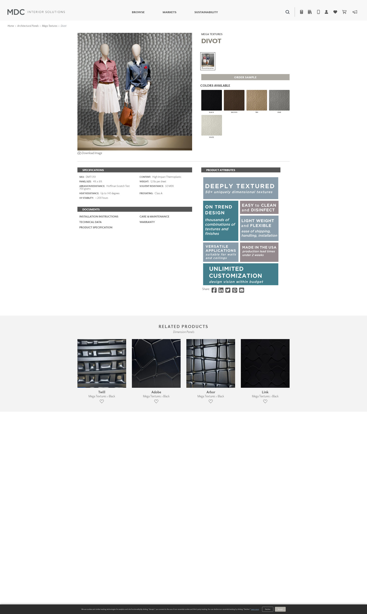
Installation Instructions (98, 216)
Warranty (147, 222)
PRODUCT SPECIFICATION (95, 227)
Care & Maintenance (154, 216)
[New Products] (118, 32)
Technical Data (90, 222)
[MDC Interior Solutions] (36, 12)
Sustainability (206, 12)
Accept (280, 609)
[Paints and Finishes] (231, 32)
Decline (267, 609)
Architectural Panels (27, 25)
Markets (169, 12)
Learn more (255, 609)
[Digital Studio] (166, 32)
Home (10, 25)
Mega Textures (49, 25)
